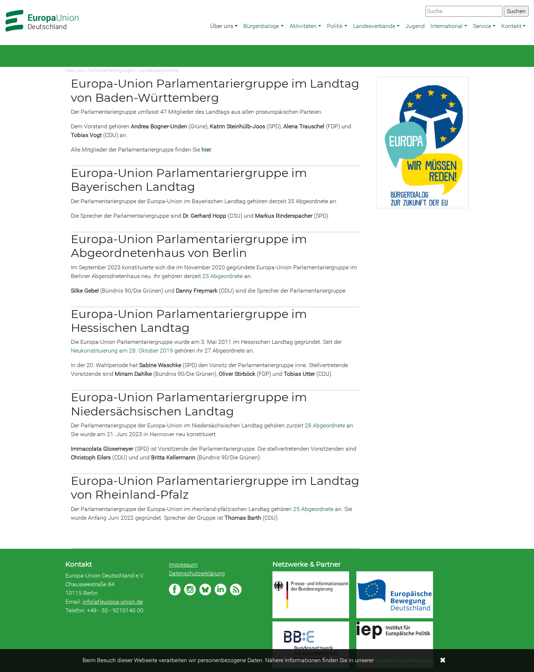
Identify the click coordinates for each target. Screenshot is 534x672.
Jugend (415, 26)
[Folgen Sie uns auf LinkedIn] (220, 589)
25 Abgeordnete (222, 276)
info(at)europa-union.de (112, 601)
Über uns (221, 26)
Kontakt (511, 26)
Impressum (183, 564)
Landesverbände (374, 26)
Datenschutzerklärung (197, 573)
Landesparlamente (159, 70)
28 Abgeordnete (325, 425)
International (446, 26)
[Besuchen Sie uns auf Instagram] (190, 589)
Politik (335, 26)
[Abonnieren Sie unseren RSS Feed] (236, 589)
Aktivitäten (303, 26)
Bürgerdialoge (261, 26)
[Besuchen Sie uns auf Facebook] (175, 589)
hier (206, 149)
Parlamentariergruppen (111, 70)
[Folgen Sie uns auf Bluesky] (205, 589)
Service (482, 26)
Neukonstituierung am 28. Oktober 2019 (122, 350)
